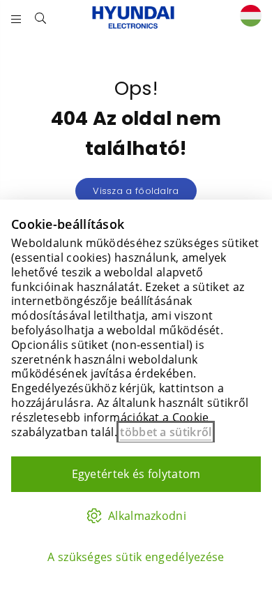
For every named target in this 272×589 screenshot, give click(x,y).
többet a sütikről (165, 432)
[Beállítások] (248, 18)
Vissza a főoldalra (136, 190)
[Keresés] (41, 17)
